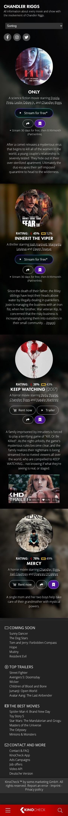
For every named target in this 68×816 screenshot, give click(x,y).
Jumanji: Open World (23, 691)
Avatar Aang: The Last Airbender (30, 695)
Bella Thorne (49, 395)
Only (34, 92)
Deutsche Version (21, 773)
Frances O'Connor (46, 574)
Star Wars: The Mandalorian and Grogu (35, 721)
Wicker (14, 682)
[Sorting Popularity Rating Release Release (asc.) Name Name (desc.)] (34, 26)
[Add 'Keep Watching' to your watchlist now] (40, 419)
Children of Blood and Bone (28, 686)
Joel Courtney (19, 574)
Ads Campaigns (19, 760)
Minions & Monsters (22, 734)
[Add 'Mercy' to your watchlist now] (53, 584)
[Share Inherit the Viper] (28, 270)
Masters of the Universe (25, 725)
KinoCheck (12, 782)
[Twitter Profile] (26, 37)
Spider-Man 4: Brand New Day (29, 711)
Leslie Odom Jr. (25, 102)
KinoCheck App (19, 755)
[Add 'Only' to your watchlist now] (40, 123)
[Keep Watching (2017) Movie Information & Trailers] (34, 359)
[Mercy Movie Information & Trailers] (34, 533)
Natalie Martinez (47, 400)
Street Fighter (18, 673)
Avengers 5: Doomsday (24, 677)
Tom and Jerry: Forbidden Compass (33, 643)
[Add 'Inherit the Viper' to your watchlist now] (40, 270)
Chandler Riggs (52, 102)
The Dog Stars (18, 638)
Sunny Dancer (18, 633)
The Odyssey (17, 730)
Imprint (55, 786)
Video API (15, 769)
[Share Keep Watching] (28, 419)
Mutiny (14, 652)
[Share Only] (28, 123)
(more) (50, 323)
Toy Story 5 (16, 716)
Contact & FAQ (19, 751)
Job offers (15, 764)
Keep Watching (34, 389)
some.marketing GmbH (42, 782)
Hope (13, 647)
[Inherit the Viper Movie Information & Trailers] (34, 208)
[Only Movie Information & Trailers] (34, 66)
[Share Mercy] (41, 584)
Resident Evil (18, 656)
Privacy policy (34, 789)
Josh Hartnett (38, 244)
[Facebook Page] (7, 37)
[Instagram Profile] (17, 37)
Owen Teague (42, 249)
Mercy (34, 563)
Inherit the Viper (34, 238)
